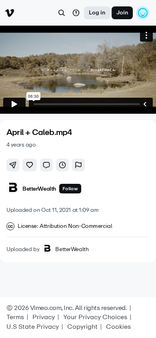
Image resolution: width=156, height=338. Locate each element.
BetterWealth (71, 249)
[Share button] (12, 165)
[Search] (61, 12)
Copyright (82, 327)
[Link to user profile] (12, 189)
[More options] (146, 35)
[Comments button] (46, 165)
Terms (15, 317)
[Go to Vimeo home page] (9, 13)
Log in (97, 12)
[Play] (14, 104)
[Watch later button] (62, 165)
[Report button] (78, 165)
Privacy (43, 317)
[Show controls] (145, 104)
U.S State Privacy (32, 327)
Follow (70, 189)
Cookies (118, 327)
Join (122, 12)
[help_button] (76, 12)
